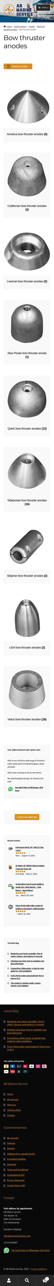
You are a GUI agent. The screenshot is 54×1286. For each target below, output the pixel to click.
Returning (11, 1164)
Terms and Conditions (17, 1169)
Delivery (11, 1148)
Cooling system (20, 26)
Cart (42, 1278)
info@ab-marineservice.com (17, 1236)
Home (9, 26)
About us (11, 1104)
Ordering (11, 1143)
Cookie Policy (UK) (16, 1185)
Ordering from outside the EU (21, 1154)
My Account (9, 1280)
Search (27, 1280)
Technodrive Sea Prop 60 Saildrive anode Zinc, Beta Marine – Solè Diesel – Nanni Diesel (30, 887)
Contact (11, 1115)
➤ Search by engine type (27, 817)
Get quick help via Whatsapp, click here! (29, 789)
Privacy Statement (15, 1180)
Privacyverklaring (39, 1269)
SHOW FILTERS (20, 66)
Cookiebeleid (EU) (15, 1175)
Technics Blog (14, 1110)
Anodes (32, 26)
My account (12, 1099)
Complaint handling (16, 1159)
